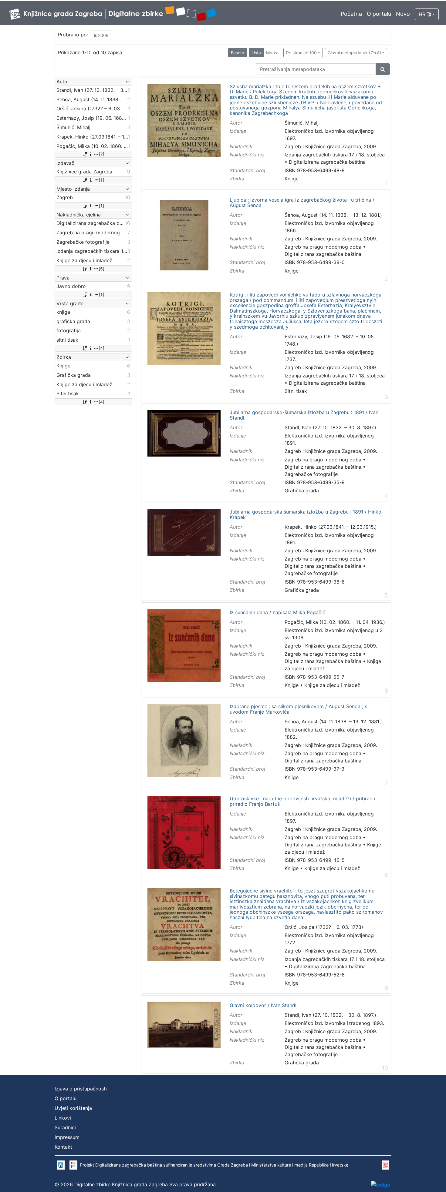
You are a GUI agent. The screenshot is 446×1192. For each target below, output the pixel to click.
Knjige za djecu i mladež (332, 685)
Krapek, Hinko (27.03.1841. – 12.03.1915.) (331, 527)
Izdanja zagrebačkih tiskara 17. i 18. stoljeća (335, 155)
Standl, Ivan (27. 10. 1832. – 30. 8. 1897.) (330, 427)
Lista (256, 52)
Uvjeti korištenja (73, 1108)
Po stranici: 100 (301, 52)
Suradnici (65, 1127)
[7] (101, 154)
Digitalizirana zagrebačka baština (327, 162)
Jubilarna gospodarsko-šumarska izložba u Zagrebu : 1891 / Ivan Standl (304, 415)
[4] (101, 348)
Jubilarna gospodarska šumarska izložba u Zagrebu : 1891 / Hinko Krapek (305, 514)
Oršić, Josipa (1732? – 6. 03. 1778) (324, 927)
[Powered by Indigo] (380, 1184)
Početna (351, 14)
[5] (101, 268)
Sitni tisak (296, 391)
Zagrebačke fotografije (311, 474)
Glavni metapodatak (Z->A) (354, 52)
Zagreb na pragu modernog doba (323, 247)
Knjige (292, 179)
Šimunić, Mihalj (302, 123)
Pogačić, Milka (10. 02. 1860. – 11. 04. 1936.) (335, 622)
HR (423, 14)
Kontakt (63, 1147)
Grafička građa (302, 490)
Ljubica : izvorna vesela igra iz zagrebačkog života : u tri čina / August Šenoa (302, 202)
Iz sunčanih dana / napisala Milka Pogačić (277, 612)
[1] (101, 179)
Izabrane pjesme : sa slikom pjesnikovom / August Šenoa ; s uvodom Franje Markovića (298, 709)
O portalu (379, 14)
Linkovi (63, 1118)
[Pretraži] (383, 69)
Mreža (272, 52)
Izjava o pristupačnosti (81, 1089)
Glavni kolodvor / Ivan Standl (263, 1005)
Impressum (67, 1137)
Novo (403, 14)
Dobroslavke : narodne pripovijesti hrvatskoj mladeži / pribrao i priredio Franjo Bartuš (302, 801)
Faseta (237, 52)
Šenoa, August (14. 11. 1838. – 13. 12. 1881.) (333, 215)
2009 (103, 35)
